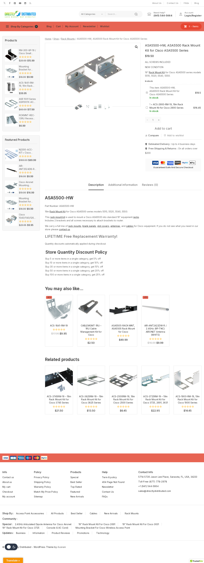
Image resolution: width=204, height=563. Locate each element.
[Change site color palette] (11, 547)
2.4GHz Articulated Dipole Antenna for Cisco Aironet (43, 524)
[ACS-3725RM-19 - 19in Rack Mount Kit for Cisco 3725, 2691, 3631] (155, 380)
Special (74, 477)
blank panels (89, 226)
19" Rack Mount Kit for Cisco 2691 (97, 524)
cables (130, 226)
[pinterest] (15, 3)
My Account (72, 26)
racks (136, 217)
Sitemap (38, 496)
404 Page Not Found (113, 482)
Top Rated (76, 486)
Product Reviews (61, 533)
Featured (75, 491)
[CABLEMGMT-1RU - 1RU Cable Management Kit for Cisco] (91, 309)
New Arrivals (77, 496)
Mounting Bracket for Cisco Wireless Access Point (103, 527)
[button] (136, 47)
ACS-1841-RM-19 (59, 325)
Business (21, 533)
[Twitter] (4, 3)
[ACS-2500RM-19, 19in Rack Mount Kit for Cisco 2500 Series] (123, 380)
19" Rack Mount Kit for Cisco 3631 (140, 524)
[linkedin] (25, 3)
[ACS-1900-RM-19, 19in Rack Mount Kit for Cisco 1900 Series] (187, 380)
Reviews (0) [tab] (150, 184)
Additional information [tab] (123, 184)
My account (8, 496)
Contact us (8, 477)
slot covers (103, 226)
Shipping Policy (42, 482)
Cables (93, 513)
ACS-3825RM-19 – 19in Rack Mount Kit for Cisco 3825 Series (91, 399)
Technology (102, 533)
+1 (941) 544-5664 (148, 486)
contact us (64, 229)
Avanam (62, 547)
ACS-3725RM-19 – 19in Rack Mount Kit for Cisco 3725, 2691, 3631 (155, 399)
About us (7, 482)
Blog (196, 3)
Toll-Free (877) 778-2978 (152, 481)
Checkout (7, 491)
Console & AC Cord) (58, 527)
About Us (157, 3)
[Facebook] (9, 3)
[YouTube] (20, 3)
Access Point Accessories (30, 513)
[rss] (30, 3)
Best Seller (76, 482)
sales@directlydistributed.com (154, 491)
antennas (115, 226)
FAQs (186, 3)
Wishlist (104, 26)
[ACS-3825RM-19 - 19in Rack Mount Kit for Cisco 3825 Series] (91, 380)
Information (39, 533)
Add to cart (163, 128)
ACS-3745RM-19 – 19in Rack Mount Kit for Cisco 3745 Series (59, 399)
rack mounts (74, 226)
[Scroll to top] (196, 554)
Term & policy (109, 477)
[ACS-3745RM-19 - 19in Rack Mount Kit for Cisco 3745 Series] (59, 380)
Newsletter (89, 26)
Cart (58, 26)
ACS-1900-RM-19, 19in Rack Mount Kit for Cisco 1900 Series (188, 399)
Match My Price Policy (46, 491)
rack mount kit (57, 217)
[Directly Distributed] (20, 14)
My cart (6, 486)
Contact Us (172, 3)
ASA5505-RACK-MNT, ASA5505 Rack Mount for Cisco (123, 328)
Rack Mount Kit (157, 72)
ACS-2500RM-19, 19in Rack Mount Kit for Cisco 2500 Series (123, 399)
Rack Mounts (132, 513)
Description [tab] (96, 184)
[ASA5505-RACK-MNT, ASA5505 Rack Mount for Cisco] (123, 309)
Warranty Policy (42, 486)
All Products (57, 513)
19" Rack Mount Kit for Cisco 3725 (21, 527)
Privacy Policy (41, 477)
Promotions (83, 533)
